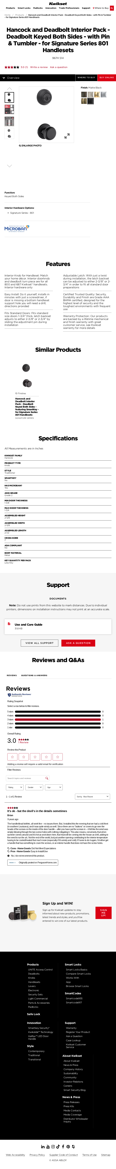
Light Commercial (38, 998)
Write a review (39, 67)
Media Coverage (73, 1114)
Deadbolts (33, 973)
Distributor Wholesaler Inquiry (76, 1120)
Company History (73, 1069)
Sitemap (105, 1155)
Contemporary (36, 1051)
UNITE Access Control (40, 969)
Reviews (12, 675)
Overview (13, 77)
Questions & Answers (34, 675)
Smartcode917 (74, 1002)
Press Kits (69, 1106)
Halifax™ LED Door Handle (38, 1037)
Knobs (31, 978)
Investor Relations (73, 1081)
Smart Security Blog (75, 1090)
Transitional (34, 1059)
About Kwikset (72, 1061)
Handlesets (34, 982)
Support (86, 8)
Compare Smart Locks (78, 973)
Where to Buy (101, 8)
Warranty (71, 1028)
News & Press (71, 1065)
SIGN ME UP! (103, 913)
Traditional (34, 1055)
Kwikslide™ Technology (40, 1032)
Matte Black (91, 87)
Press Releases (71, 1102)
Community (70, 1077)
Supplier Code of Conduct (63, 1155)
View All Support (39, 643)
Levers (31, 986)
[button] (106, 77)
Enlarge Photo (31, 145)
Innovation (50, 8)
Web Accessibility (15, 1155)
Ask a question (58, 67)
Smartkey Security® (38, 1028)
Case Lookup (73, 1040)
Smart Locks (24, 8)
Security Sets (35, 994)
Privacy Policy (37, 1155)
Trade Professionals (69, 8)
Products (10, 8)
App (68, 982)
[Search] (112, 8)
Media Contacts (72, 1110)
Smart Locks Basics (76, 969)
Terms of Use (89, 1155)
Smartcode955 (74, 998)
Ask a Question (74, 1036)
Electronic (33, 990)
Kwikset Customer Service (76, 1046)
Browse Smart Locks (77, 986)
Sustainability (71, 1073)
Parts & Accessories (39, 1003)
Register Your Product (78, 1032)
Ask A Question (78, 643)
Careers (68, 1085)
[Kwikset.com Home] (58, 3)
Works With (72, 978)
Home (7, 15)
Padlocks (38, 8)
